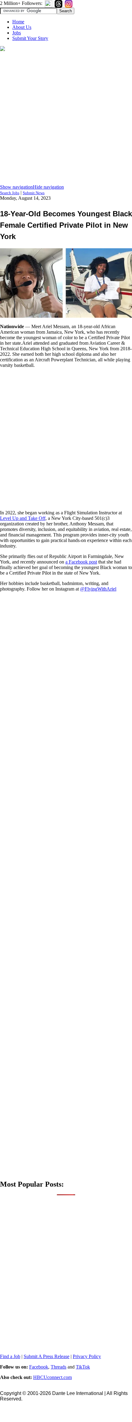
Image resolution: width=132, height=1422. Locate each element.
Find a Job (10, 1356)
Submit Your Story (30, 38)
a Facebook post (81, 561)
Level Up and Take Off (22, 518)
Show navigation (16, 187)
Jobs (16, 32)
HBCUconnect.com (52, 1377)
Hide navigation (48, 187)
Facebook (38, 1366)
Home (18, 21)
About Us (21, 27)
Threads (58, 1366)
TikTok (83, 1366)
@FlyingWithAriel (98, 588)
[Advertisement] (66, 118)
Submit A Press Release (46, 1356)
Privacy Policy (87, 1356)
